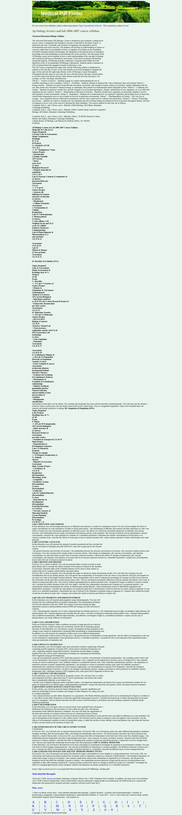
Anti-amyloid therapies (43, 774)
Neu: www (37, 788)
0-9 (109, 810)
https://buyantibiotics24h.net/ (90, 26)
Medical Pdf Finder (62, 13)
